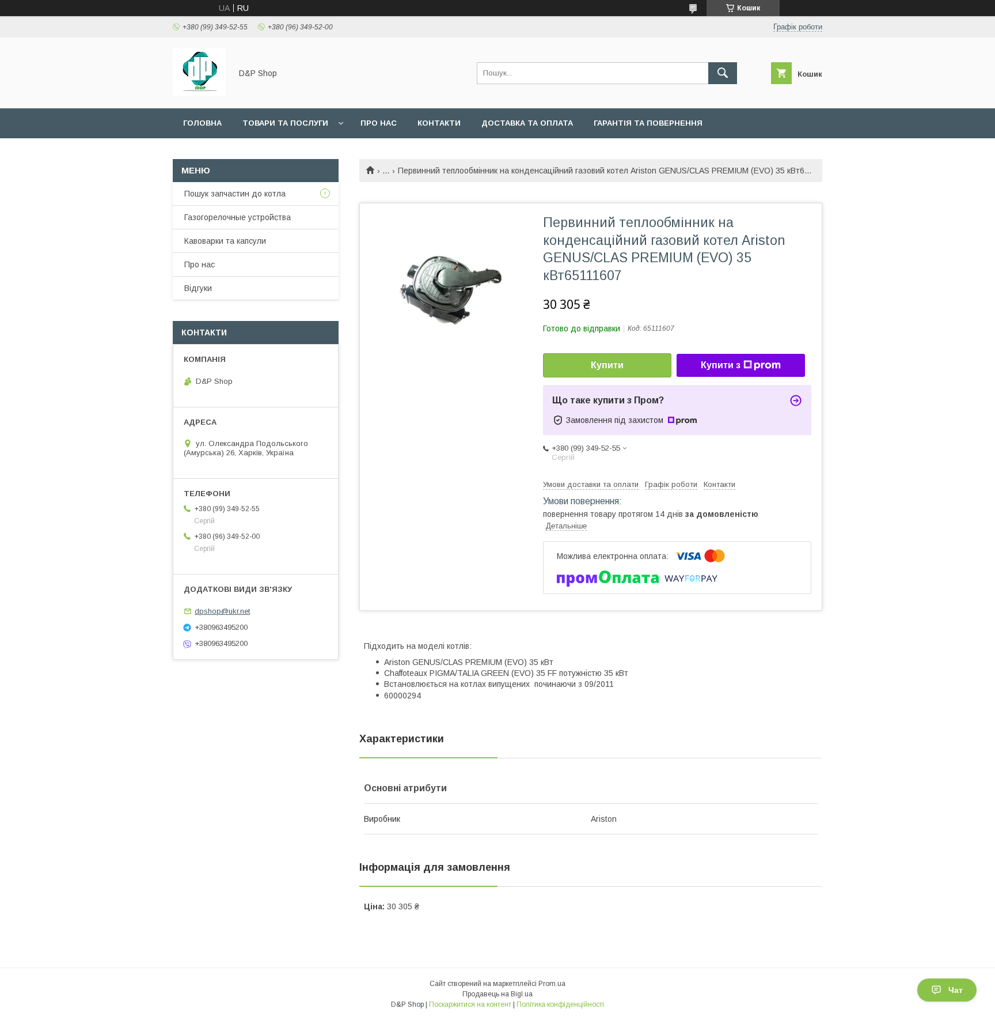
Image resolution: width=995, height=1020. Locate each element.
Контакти (439, 123)
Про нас (378, 123)
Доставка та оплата (527, 123)
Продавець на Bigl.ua (497, 994)
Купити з (720, 365)
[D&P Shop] (199, 93)
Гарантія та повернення (648, 123)
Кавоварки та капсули (225, 240)
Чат (955, 990)
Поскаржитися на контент (470, 1004)
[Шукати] (722, 73)
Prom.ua (551, 984)
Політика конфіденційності (560, 1004)
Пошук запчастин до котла (235, 193)
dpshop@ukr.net (222, 611)
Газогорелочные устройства (237, 217)
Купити (607, 365)
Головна (202, 123)
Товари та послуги (285, 123)
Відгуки (198, 288)
